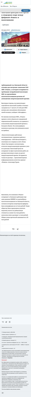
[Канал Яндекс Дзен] (8, 52)
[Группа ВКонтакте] (8, 49)
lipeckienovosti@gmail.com (12, 342)
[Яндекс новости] (23, 49)
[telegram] (18, 229)
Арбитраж (5, 25)
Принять (25, 10)
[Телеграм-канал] (23, 52)
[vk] (13, 229)
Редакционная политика (7, 327)
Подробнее (10, 357)
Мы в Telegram (13, 6)
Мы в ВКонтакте (4, 6)
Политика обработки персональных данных (11, 389)
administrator (15, 30)
